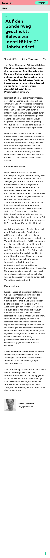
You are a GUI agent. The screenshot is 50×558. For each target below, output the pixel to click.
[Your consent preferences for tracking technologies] (45, 553)
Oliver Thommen (30, 59)
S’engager (41, 3)
